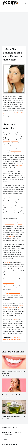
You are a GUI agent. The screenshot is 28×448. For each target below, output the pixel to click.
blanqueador (20, 165)
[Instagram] (14, 444)
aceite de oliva (6, 141)
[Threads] (9, 444)
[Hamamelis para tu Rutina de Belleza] (14, 385)
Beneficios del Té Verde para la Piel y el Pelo (13, 416)
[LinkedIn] (11, 444)
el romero (16, 319)
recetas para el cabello (8, 283)
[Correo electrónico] (16, 444)
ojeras (19, 307)
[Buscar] (25, 9)
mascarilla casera (9, 224)
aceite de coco (15, 141)
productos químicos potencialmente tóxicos (13, 113)
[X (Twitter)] (4, 444)
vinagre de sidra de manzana (13, 293)
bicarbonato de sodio (16, 151)
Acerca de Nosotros (7, 432)
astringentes (11, 236)
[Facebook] (2, 444)
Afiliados (18, 437)
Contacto (4, 439)
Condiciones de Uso (7, 434)
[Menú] (25, 3)
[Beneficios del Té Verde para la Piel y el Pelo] (14, 407)
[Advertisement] (14, 27)
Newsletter (18, 432)
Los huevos (7, 262)
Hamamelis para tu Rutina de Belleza (11, 395)
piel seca (20, 224)
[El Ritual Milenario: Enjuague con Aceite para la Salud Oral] (14, 362)
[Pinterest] (7, 444)
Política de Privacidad (8, 437)
